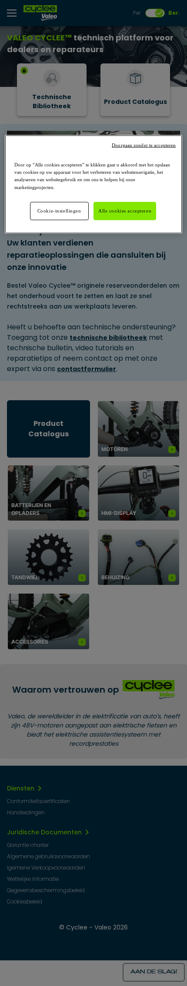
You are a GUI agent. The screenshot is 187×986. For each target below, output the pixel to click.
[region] (94, 184)
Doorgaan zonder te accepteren (144, 145)
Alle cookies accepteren (124, 210)
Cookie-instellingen (59, 210)
